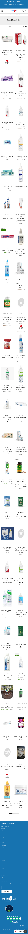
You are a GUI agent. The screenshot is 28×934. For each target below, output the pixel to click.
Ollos (20, 764)
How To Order (4, 839)
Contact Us (3, 828)
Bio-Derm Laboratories (21, 703)
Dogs (2, 847)
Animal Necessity (7, 313)
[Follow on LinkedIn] (26, 926)
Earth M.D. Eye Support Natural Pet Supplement (7, 706)
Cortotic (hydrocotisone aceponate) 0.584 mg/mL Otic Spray (21, 318)
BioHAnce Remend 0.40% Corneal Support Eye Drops (21, 283)
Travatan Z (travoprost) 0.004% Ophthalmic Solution (7, 768)
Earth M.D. (7, 703)
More (2, 858)
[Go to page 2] (17, 811)
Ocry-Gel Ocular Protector (7, 737)
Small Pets (3, 854)
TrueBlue (21, 801)
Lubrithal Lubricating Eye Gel (20, 418)
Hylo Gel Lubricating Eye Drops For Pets (7, 646)
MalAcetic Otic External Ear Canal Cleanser (21, 157)
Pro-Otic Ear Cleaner (20, 93)
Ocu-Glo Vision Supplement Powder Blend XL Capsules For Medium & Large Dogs (21, 484)
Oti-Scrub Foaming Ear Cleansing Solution (7, 126)
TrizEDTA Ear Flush (20, 124)
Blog (2, 877)
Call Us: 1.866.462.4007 (6, 826)
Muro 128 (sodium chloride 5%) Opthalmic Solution (7, 548)
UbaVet (7, 415)
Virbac (7, 214)
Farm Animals (4, 856)
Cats (2, 849)
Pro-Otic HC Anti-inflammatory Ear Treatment (20, 55)
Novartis (7, 764)
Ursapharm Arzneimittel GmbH (7, 611)
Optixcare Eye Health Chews (7, 358)
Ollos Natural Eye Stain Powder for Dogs (21, 767)
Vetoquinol (7, 385)
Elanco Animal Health (7, 479)
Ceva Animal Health (21, 355)
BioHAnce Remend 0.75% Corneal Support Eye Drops (21, 451)
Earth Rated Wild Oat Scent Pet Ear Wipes (20, 515)
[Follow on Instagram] (23, 926)
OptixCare (7, 355)
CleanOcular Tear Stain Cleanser (21, 676)
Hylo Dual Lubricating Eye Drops (7, 615)
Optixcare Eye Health (7, 250)
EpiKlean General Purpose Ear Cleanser (21, 388)
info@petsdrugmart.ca (14, 7)
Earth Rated (21, 512)
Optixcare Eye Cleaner (7, 282)
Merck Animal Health (7, 50)
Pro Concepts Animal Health (20, 51)
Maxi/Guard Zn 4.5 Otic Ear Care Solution (21, 252)
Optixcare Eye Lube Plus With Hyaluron (7, 93)
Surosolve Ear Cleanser (7, 481)
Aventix (7, 90)
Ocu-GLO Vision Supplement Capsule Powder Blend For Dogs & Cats (21, 549)
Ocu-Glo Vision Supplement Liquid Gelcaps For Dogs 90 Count (7, 318)
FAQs (2, 830)
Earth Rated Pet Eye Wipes (21, 645)
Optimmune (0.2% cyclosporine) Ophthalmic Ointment (7, 54)
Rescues (3, 871)
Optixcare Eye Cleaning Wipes (7, 157)
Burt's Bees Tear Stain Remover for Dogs (7, 804)
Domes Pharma (21, 279)
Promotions (3, 860)
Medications (3, 845)
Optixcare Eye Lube (7, 186)
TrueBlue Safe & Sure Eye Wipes (20, 804)
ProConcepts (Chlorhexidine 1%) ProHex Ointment (21, 220)
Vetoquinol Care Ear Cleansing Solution (7, 388)
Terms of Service (4, 835)
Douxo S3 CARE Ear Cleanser (21, 358)
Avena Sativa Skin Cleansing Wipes (7, 450)
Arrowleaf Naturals (20, 734)
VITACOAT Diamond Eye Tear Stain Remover (21, 613)
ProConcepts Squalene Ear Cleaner (7, 583)
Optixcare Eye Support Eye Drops (7, 515)
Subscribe (7, 891)
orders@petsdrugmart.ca (15, 1)
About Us (3, 866)
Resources (3, 873)
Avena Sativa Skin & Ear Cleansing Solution (21, 187)
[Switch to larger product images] (23, 26)
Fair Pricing (3, 868)
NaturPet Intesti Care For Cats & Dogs (20, 737)
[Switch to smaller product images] (26, 26)
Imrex (7, 673)
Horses (2, 851)
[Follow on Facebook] (20, 926)
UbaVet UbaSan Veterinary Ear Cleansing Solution (7, 419)
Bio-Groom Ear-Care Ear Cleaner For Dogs (20, 706)
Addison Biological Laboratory (21, 249)
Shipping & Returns (5, 837)
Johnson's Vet (21, 610)
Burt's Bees (7, 801)
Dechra (21, 122)
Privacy (2, 832)
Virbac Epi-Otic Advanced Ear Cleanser (7, 217)
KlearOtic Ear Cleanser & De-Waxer (20, 581)
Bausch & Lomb (7, 545)
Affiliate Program (4, 875)
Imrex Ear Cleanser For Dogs (7, 676)
